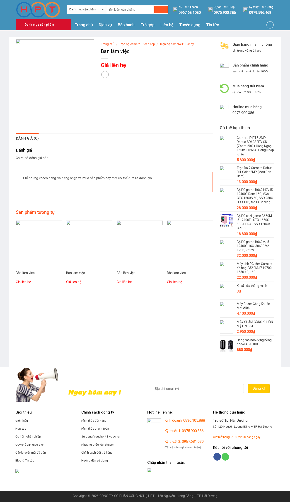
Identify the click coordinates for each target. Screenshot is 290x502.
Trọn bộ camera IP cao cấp (137, 44)
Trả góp (147, 25)
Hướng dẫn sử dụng (94, 460)
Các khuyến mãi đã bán (30, 452)
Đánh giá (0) (27, 138)
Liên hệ (166, 25)
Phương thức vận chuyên (97, 444)
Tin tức (212, 25)
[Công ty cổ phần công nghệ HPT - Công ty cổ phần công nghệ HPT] (38, 9)
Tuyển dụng (189, 25)
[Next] (212, 256)
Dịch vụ (105, 25)
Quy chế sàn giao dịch (29, 444)
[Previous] (16, 256)
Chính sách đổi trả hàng (97, 452)
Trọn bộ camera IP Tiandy (177, 44)
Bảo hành (126, 25)
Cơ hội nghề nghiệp (28, 436)
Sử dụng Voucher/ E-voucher (100, 436)
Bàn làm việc (25, 273)
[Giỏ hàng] (270, 25)
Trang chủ (84, 25)
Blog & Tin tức (24, 460)
